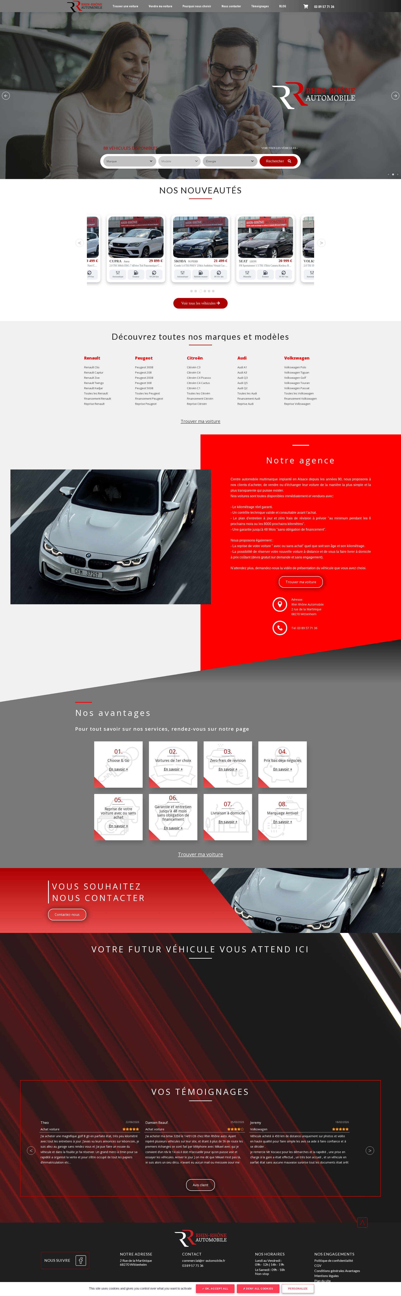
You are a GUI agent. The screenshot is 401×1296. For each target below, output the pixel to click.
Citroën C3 (193, 367)
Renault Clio (91, 367)
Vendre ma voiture (160, 6)
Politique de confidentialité (333, 1260)
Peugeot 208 (143, 372)
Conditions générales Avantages (337, 1271)
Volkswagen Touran (297, 383)
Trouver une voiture (125, 6)
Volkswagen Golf (295, 378)
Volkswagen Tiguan (296, 372)
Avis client (200, 1185)
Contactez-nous (67, 914)
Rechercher (275, 161)
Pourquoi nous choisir (197, 6)
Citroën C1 (193, 388)
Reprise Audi (245, 404)
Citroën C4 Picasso (199, 378)
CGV (317, 1265)
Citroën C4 (193, 372)
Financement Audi (248, 398)
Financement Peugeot (149, 398)
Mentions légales (326, 1276)
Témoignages (260, 6)
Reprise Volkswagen (297, 404)
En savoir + (118, 769)
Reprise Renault (94, 404)
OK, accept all (216, 1288)
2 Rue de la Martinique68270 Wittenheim (136, 1262)
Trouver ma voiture (200, 421)
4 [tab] (205, 291)
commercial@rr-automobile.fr (203, 1260)
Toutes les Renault (96, 393)
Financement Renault (97, 398)
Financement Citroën (200, 398)
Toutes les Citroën (198, 393)
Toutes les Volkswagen (299, 393)
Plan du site (322, 1281)
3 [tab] (199, 291)
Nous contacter (231, 6)
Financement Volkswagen (300, 398)
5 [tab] (209, 291)
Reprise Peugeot (145, 404)
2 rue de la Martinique (306, 609)
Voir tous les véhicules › (279, 148)
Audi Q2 (242, 388)
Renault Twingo (94, 383)
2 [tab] (195, 291)
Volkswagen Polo (295, 367)
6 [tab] (213, 291)
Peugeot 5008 (144, 388)
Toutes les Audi (247, 393)
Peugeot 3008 (144, 367)
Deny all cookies (259, 1288)
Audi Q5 (242, 383)
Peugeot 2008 (144, 378)
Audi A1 (242, 367)
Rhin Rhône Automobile (307, 604)
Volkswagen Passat (296, 388)
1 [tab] (191, 291)
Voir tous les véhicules (199, 303)
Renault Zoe (92, 378)
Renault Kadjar (93, 388)
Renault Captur (93, 372)
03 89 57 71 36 (324, 7)
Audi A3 (242, 372)
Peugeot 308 (143, 383)
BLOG (282, 6)
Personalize (298, 1288)
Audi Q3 (242, 378)
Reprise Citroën (197, 404)
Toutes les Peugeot (147, 393)
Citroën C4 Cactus (198, 383)
